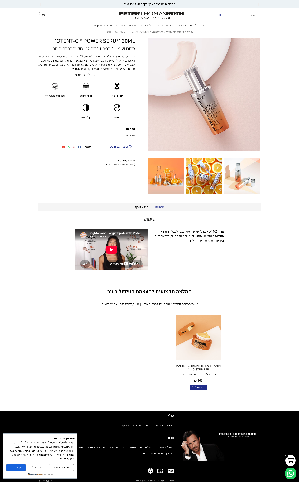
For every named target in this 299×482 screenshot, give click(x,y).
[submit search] (220, 15)
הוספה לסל (198, 387)
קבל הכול (16, 467)
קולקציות (177, 31)
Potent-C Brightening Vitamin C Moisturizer (198, 367)
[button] (79, 147)
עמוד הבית (188, 31)
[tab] (160, 207)
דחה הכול (37, 467)
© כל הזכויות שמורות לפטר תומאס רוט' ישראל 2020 (154, 480)
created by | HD (45, 480)
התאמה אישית (61, 467)
